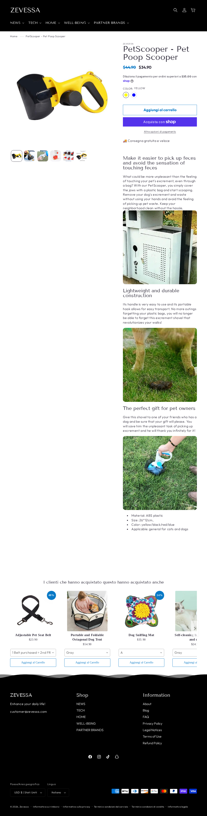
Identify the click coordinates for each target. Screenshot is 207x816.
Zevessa (24, 806)
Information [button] (156, 695)
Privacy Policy (152, 723)
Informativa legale (178, 806)
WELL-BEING (86, 723)
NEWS (80, 704)
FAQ (146, 717)
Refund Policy (152, 743)
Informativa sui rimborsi (46, 806)
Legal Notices (152, 730)
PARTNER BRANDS (90, 730)
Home (13, 36)
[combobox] (33, 653)
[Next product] (195, 629)
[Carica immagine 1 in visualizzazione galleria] (16, 155)
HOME (81, 717)
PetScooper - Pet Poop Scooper (45, 36)
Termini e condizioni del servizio (111, 806)
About (147, 704)
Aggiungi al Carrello (33, 662)
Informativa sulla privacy (76, 806)
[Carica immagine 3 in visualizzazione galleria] (29, 155)
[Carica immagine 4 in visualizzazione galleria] (42, 155)
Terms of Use (152, 736)
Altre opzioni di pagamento (160, 131)
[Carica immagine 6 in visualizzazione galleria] (68, 155)
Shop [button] (82, 695)
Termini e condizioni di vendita (148, 806)
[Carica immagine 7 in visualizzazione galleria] (81, 155)
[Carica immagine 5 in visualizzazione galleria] (55, 155)
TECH (80, 710)
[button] (17, 22)
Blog (146, 710)
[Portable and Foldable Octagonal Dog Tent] (87, 611)
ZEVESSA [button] (21, 695)
